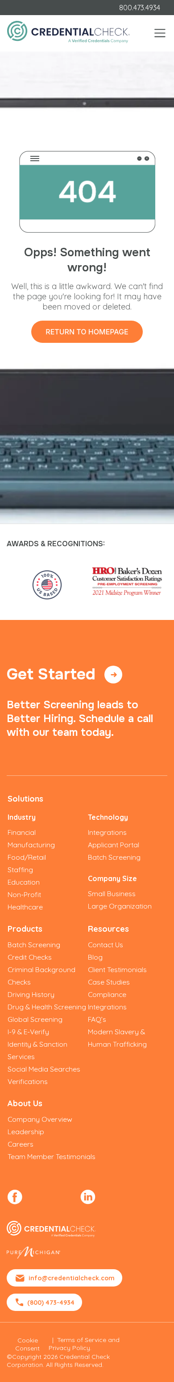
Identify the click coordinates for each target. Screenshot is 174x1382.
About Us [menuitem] (25, 1103)
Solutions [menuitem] (25, 799)
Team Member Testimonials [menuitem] (51, 1156)
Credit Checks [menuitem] (30, 957)
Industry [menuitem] (22, 817)
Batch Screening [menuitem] (114, 857)
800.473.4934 (139, 7)
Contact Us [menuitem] (105, 944)
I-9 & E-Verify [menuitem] (28, 1031)
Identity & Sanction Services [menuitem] (37, 1050)
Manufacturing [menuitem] (31, 844)
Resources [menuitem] (108, 929)
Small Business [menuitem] (112, 893)
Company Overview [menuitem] (40, 1119)
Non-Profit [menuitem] (24, 894)
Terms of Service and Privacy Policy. (84, 1344)
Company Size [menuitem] (112, 878)
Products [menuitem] (25, 929)
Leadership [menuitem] (26, 1131)
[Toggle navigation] (160, 33)
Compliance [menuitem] (107, 994)
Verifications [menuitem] (28, 1081)
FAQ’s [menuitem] (97, 1019)
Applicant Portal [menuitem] (113, 844)
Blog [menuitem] (95, 957)
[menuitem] (15, 1197)
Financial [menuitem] (22, 832)
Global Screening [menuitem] (35, 1019)
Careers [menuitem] (20, 1144)
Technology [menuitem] (108, 817)
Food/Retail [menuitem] (27, 857)
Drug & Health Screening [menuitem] (47, 1006)
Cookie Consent (27, 1344)
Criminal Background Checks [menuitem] (41, 975)
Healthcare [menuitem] (25, 906)
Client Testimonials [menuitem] (117, 969)
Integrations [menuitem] (107, 832)
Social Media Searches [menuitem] (44, 1068)
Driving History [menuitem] (31, 994)
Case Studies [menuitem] (109, 981)
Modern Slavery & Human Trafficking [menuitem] (117, 1037)
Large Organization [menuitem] (120, 905)
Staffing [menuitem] (20, 869)
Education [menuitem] (24, 882)
